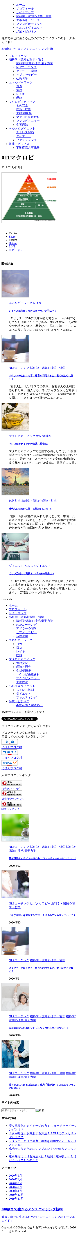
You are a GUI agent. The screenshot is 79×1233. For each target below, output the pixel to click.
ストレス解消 (25, 132)
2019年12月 (16, 1194)
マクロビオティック (22, 101)
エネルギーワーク (20, 82)
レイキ (20, 94)
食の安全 (22, 105)
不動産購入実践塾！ (29, 147)
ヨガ (19, 86)
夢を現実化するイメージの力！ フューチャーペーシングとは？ (42, 858)
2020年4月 (15, 1179)
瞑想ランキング (10, 809)
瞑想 (19, 97)
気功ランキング (10, 788)
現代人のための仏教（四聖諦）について (30, 508)
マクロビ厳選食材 (28, 117)
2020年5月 (15, 1175)
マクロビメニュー (28, 120)
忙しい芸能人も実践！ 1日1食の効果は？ (31, 573)
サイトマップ (17, 613)
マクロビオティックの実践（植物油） (29, 443)
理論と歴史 (23, 109)
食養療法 (22, 124)
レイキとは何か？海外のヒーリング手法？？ (33, 310)
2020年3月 (15, 1183)
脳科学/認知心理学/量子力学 (34, 63)
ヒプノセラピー (26, 74)
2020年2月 (15, 1187)
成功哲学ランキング (13, 798)
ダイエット (23, 136)
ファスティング (26, 140)
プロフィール (17, 55)
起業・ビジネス (19, 143)
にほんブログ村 (11, 747)
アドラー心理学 (26, 70)
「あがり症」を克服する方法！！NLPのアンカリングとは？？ (42, 915)
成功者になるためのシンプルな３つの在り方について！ (39, 1027)
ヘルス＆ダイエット (22, 128)
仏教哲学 (22, 78)
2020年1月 (15, 1190)
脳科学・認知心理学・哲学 (26, 59)
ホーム (13, 605)
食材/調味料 (24, 113)
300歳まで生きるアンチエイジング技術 (27, 48)
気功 (19, 90)
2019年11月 (16, 1198)
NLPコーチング (26, 67)
